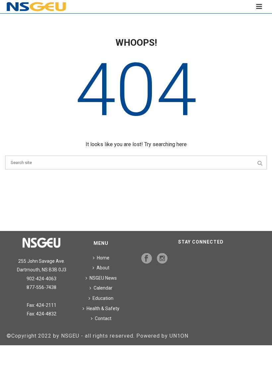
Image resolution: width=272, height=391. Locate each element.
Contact (103, 318)
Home (103, 257)
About (103, 267)
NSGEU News (103, 278)
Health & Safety (103, 308)
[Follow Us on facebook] (146, 258)
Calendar (103, 288)
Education (103, 298)
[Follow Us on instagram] (162, 258)
